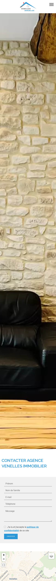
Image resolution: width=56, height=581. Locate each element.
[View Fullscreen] (4, 565)
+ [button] (4, 555)
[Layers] (51, 556)
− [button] (4, 559)
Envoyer (11, 536)
